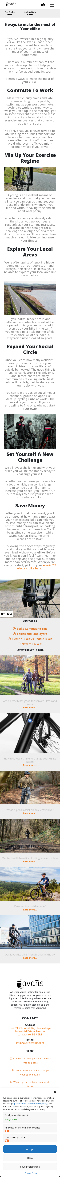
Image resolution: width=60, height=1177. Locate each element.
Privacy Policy (31, 1173)
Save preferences (30, 1166)
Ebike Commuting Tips (32, 629)
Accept (30, 1149)
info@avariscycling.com (30, 1043)
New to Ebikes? (32, 644)
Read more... (30, 707)
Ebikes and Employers (32, 634)
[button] (55, 1091)
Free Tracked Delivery (10, 13)
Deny (30, 1157)
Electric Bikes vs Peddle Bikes (32, 639)
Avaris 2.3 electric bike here (36, 566)
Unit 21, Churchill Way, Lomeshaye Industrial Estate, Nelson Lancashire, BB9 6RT (30, 1031)
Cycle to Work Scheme (30, 13)
